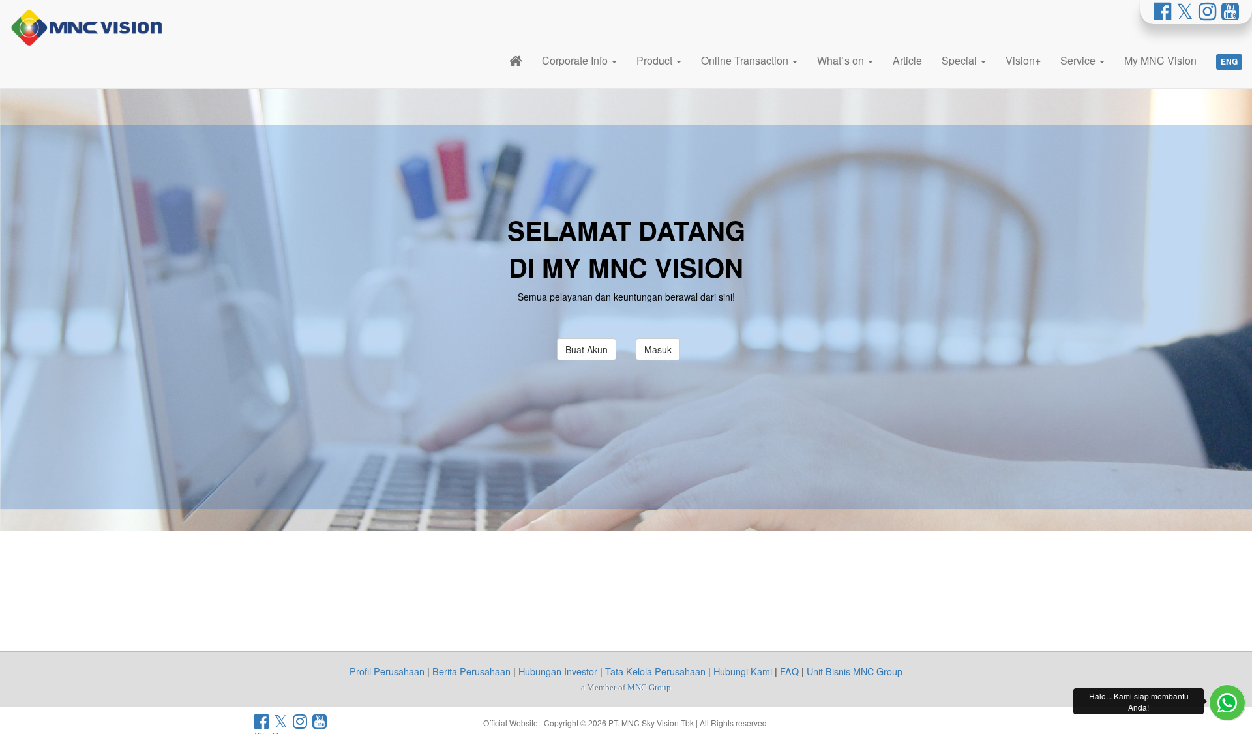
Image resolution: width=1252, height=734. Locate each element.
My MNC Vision (1160, 60)
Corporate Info (576, 60)
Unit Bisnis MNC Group (854, 671)
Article (907, 60)
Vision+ (1023, 60)
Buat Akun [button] (586, 349)
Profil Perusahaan (387, 671)
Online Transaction (746, 60)
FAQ (789, 671)
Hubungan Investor (557, 671)
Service (1079, 60)
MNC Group (649, 687)
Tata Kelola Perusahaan (655, 671)
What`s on (842, 60)
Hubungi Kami (742, 671)
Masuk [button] (658, 349)
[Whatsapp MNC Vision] (1227, 702)
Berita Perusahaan (471, 671)
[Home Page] (515, 60)
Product (655, 60)
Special (960, 60)
